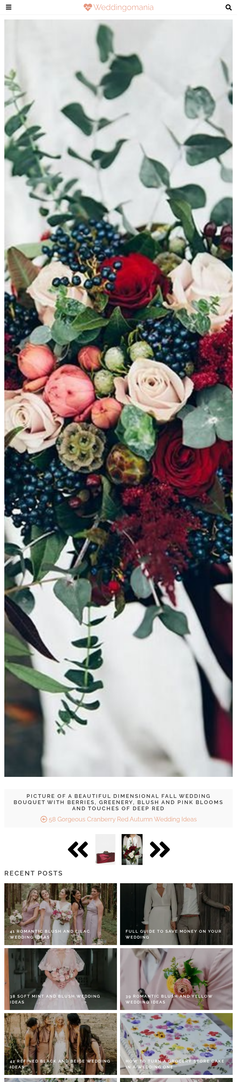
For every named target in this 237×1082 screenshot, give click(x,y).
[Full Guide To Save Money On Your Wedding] (176, 914)
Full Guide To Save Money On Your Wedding (174, 934)
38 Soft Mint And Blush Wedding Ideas (55, 999)
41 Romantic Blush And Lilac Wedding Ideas (50, 934)
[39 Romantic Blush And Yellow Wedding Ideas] (176, 979)
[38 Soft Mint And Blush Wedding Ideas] (60, 979)
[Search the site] (229, 8)
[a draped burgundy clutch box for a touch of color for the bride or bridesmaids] (105, 849)
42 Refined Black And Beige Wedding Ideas (60, 1064)
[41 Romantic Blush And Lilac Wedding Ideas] (60, 914)
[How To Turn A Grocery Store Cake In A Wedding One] (176, 1044)
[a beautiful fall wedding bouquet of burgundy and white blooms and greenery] (132, 849)
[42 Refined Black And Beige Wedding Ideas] (60, 1044)
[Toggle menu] (9, 8)
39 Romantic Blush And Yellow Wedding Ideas (169, 999)
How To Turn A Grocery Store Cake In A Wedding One (175, 1064)
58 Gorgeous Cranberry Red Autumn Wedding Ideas (122, 819)
